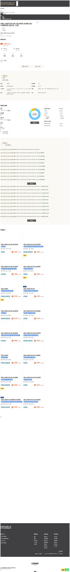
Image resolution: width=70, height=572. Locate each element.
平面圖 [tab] (4, 30)
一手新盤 (35, 542)
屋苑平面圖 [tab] (5, 80)
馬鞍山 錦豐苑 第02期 (29, 289)
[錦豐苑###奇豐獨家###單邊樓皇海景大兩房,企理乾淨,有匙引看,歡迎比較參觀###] (11, 393)
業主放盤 (45, 536)
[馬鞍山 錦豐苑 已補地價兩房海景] (33, 393)
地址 (32, 92)
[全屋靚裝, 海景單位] (33, 260)
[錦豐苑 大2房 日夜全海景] (11, 370)
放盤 (63, 570)
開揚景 (5, 60)
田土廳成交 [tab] (8, 145)
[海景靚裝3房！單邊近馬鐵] (33, 304)
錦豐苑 (3, 17)
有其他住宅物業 (5, 133)
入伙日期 (2, 88)
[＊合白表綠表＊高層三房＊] (11, 282)
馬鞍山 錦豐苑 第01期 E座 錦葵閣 (7, 149)
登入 (1, 13)
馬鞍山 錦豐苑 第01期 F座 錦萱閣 (7, 166)
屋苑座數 (33, 83)
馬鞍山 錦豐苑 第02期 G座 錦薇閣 (7, 156)
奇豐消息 (55, 542)
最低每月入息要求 (47, 121)
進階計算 (34, 122)
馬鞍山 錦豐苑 (4, 289)
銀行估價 (45, 545)
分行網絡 (55, 538)
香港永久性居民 (5, 131)
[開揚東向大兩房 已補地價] (33, 348)
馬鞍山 (3, 16)
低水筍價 (3, 274)
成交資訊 (35, 540)
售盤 (35, 536)
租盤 (35, 538)
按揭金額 (2, 117)
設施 (1, 92)
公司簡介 (55, 536)
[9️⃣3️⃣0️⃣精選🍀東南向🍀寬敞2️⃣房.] (11, 260)
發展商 (1, 86)
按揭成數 (2, 113)
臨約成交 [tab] (5, 142)
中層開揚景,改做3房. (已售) (6, 18)
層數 (4, 54)
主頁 (1, 15)
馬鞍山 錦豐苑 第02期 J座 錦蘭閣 (7, 152)
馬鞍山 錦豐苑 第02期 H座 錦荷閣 (7, 169)
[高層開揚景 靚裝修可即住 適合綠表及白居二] (11, 326)
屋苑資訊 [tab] (5, 75)
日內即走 (30, 252)
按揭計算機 (25, 66)
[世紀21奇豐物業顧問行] (7, 3)
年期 (1, 122)
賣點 (1, 60)
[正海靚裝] (11, 304)
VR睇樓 (35, 544)
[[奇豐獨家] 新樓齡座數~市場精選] (33, 282)
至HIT (2, 252)
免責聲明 (40, 553)
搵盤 (67, 570)
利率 (1, 127)
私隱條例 (36, 553)
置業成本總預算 (47, 108)
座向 (13, 54)
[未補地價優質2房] (33, 370)
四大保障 (45, 540)
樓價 (1, 108)
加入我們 (55, 545)
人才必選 (8, 362)
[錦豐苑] (11, 237)
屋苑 (1, 83)
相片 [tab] (4, 28)
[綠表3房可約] (11, 348)
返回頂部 (60, 551)
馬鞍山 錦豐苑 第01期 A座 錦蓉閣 (9, 333)
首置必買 (3, 340)
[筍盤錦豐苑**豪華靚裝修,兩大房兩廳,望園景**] (33, 237)
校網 (32, 88)
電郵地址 (2, 12)
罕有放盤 (30, 340)
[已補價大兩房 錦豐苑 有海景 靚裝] (33, 326)
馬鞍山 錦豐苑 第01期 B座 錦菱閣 (7, 213)
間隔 (21, 54)
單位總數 (33, 86)
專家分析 (55, 544)
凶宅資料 (45, 547)
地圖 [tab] (4, 77)
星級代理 (55, 540)
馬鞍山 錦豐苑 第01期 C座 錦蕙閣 (7, 216)
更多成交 (31, 183)
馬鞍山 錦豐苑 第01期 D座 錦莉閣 (9, 244)
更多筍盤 (37, 66)
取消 (4, 13)
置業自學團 (46, 542)
